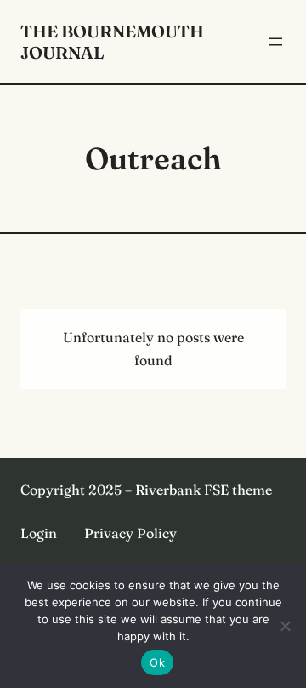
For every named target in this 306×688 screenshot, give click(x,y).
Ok (157, 662)
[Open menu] (275, 42)
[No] (284, 625)
